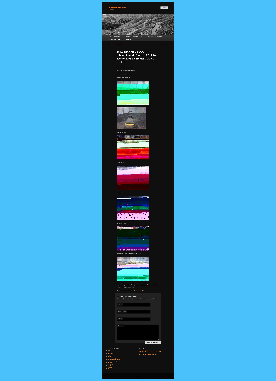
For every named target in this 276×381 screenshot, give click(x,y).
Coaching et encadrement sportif (132, 36)
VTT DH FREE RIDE (147, 354)
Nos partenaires (158, 36)
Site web (120, 318)
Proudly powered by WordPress (138, 376)
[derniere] (133, 250)
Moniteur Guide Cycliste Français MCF (116, 358)
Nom (119, 304)
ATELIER (141, 351)
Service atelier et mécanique (114, 39)
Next (166, 44)
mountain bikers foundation (114, 359)
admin (120, 44)
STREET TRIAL (158, 351)
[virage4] (133, 189)
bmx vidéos (110, 353)
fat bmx (109, 356)
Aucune (128, 290)
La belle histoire (149, 36)
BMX (145, 351)
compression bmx (112, 355)
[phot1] (133, 104)
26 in (109, 350)
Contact (142, 36)
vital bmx (110, 368)
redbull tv (110, 365)
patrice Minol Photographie (114, 361)
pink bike (110, 362)
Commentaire (121, 325)
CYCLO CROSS (151, 351)
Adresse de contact (122, 311)
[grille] (133, 219)
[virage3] (133, 159)
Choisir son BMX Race (118, 36)
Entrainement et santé (126, 39)
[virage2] (131, 128)
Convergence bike (117, 7)
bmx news (110, 352)
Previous (162, 44)
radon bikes (110, 364)
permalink (142, 290)
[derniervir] (133, 280)
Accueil (109, 36)
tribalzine (110, 367)
